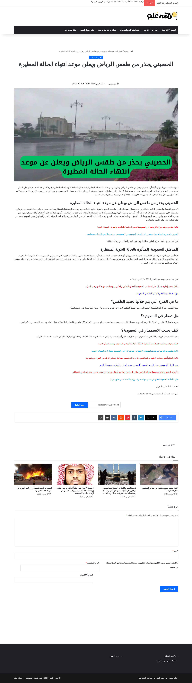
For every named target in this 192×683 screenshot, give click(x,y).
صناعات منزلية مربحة (107, 30)
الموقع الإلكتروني (86, 575)
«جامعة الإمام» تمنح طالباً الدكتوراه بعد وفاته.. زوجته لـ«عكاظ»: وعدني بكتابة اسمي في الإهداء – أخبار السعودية (75, 490)
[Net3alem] (162, 15)
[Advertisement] (96, 617)
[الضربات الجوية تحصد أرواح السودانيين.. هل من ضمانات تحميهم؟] (33, 474)
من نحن (164, 678)
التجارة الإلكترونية (169, 30)
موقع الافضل (114, 656)
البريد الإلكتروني (92, 563)
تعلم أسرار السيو (87, 30)
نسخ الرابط (79, 405)
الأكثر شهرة (173, 678)
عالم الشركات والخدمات (130, 30)
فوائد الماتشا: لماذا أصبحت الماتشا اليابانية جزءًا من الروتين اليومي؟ (117, 1)
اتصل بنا (156, 678)
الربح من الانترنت (151, 30)
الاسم (175, 551)
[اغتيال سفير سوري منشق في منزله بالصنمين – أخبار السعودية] (159, 474)
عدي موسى (113, 84)
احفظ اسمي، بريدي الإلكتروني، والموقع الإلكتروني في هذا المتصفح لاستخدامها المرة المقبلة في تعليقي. (142, 565)
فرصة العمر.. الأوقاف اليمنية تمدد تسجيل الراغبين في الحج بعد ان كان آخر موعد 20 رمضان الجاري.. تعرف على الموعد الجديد (119, 490)
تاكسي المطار (170, 656)
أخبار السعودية (117, 51)
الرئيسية (127, 51)
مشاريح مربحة (70, 30)
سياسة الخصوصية (145, 678)
